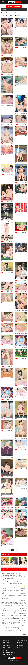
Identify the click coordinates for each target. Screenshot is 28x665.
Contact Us (6, 650)
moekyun (20, 644)
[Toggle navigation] (3, 2)
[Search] (25, 9)
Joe (16, 526)
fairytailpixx (6, 647)
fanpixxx (19, 642)
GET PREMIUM (14, 6)
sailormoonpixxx (22, 640)
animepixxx (6, 644)
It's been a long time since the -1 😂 (16, 587)
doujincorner (21, 647)
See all (25, 634)
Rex (2, 55)
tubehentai (20, 646)
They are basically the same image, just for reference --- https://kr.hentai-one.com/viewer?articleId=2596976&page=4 (13, 617)
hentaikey (6, 640)
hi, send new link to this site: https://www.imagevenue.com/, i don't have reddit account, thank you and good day (12, 628)
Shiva (2, 36)
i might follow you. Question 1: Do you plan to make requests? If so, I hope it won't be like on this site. (13, 597)
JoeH (16, 28)
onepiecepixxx (7, 646)
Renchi (17, 135)
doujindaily (6, 642)
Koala (3, 507)
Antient (3, 155)
